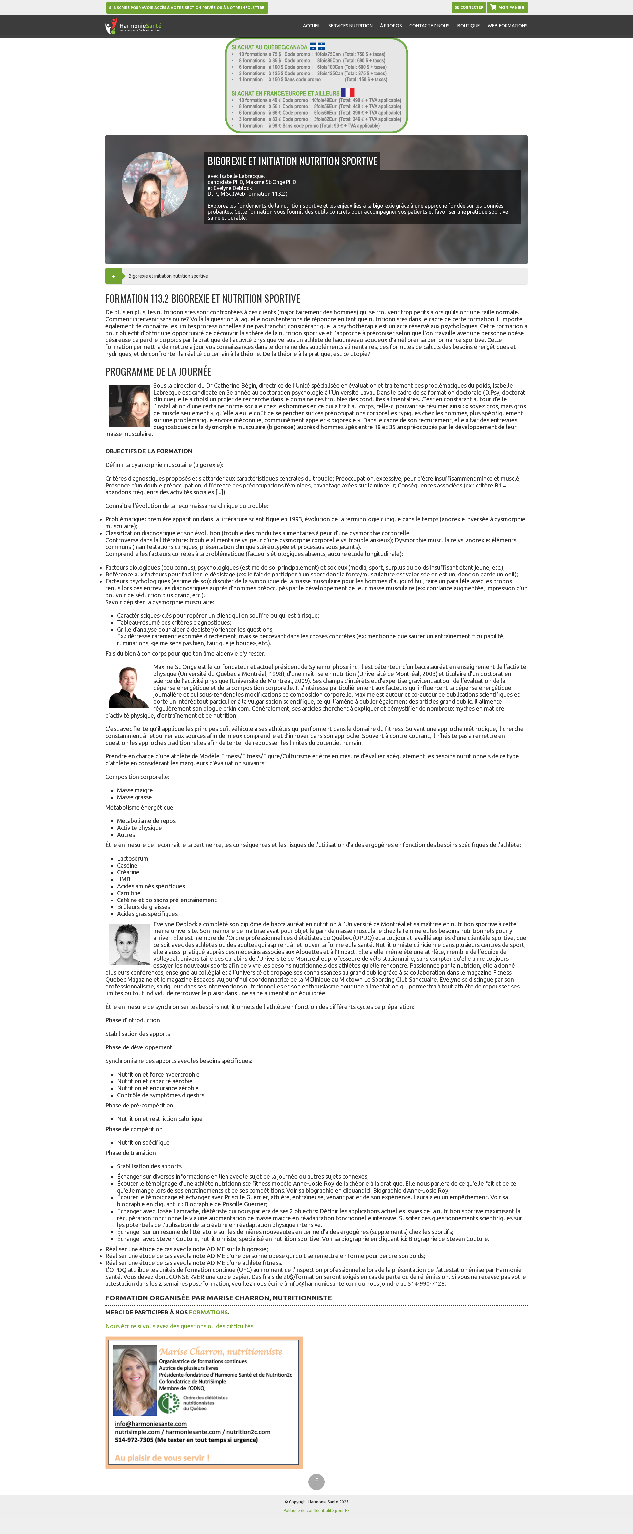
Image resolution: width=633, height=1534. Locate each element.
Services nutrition (350, 25)
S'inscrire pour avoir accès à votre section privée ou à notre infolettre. (187, 8)
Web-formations (508, 25)
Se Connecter (469, 7)
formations (208, 1312)
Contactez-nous (429, 25)
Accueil (312, 25)
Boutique (468, 25)
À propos (391, 25)
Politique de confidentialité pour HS (316, 1510)
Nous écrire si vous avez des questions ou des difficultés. (180, 1326)
